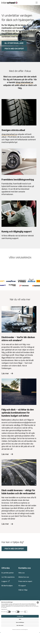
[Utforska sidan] (36, 2)
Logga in (5, 581)
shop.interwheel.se (24, 82)
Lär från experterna (8, 577)
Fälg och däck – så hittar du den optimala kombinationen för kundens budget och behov (18, 412)
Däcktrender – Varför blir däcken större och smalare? (18, 339)
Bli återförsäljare (14, 43)
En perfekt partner (8, 573)
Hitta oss (21, 573)
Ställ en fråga (22, 590)
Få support (22, 586)
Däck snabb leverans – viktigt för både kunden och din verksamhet (18, 492)
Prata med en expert (14, 49)
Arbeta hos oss (23, 577)
